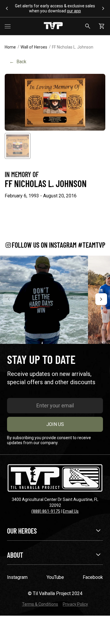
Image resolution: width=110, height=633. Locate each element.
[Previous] (9, 299)
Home (10, 47)
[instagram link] (44, 300)
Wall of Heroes (34, 47)
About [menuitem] (15, 555)
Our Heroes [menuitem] (22, 531)
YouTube (55, 577)
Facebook (93, 577)
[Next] (101, 299)
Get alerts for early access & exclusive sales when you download (55, 8)
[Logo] (53, 26)
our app (74, 11)
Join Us (55, 424)
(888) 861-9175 (45, 511)
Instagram (17, 577)
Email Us (71, 511)
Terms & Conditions (40, 604)
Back (17, 61)
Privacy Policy (75, 604)
